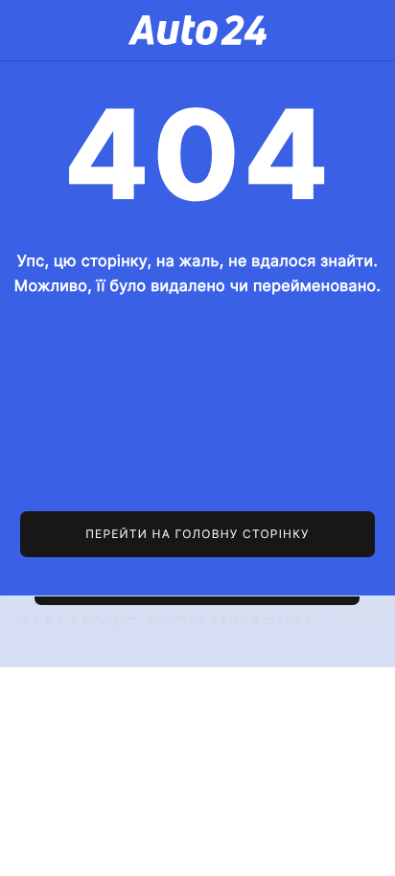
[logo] (197, 30)
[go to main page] (198, 534)
